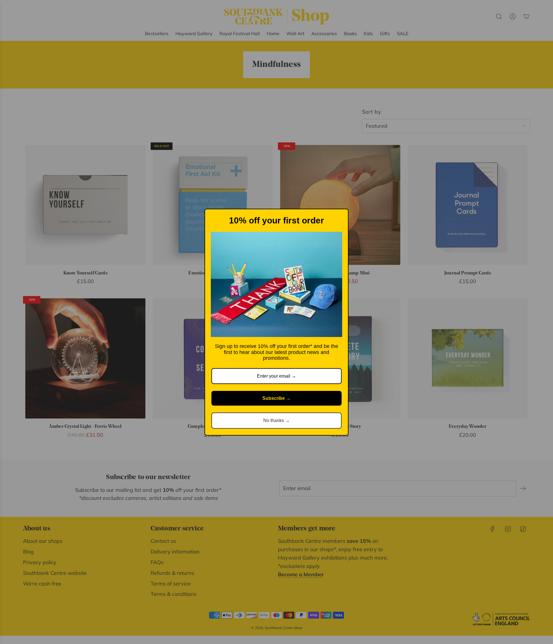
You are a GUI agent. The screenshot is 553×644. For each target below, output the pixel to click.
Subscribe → (276, 398)
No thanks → (276, 420)
